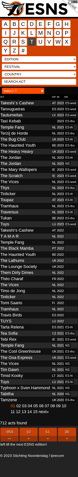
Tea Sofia (9, 333)
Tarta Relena (12, 327)
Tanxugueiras (12, 109)
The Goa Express (16, 357)
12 (19, 411)
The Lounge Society (18, 266)
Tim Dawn (9, 369)
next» (44, 411)
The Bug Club (13, 139)
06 (42, 405)
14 (30, 411)
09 (59, 405)
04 (30, 405)
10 (64, 405)
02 (19, 405)
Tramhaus (9, 206)
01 (13, 405)
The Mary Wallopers (18, 169)
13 (24, 411)
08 (53, 405)
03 (25, 405)
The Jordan (10, 157)
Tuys (4, 224)
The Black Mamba (17, 248)
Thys (4, 187)
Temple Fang (12, 127)
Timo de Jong (12, 290)
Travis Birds (11, 315)
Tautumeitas (11, 115)
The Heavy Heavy (16, 151)
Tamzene (8, 399)
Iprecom (57, 455)
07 (47, 405)
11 (13, 411)
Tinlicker (8, 193)
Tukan (6, 218)
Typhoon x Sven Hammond (25, 387)
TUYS (6, 321)
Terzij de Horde (14, 133)
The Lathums (12, 260)
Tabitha (7, 393)
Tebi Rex (8, 339)
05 (36, 405)
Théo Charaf (11, 278)
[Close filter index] (42, 91)
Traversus (9, 212)
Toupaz (7, 199)
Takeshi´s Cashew (17, 103)
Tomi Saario (11, 302)
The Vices (9, 181)
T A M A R (9, 236)
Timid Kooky (11, 375)
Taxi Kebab (10, 121)
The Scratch (11, 175)
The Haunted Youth (18, 145)
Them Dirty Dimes (16, 272)
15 (36, 411)
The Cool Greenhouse (20, 351)
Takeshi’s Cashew (17, 230)
